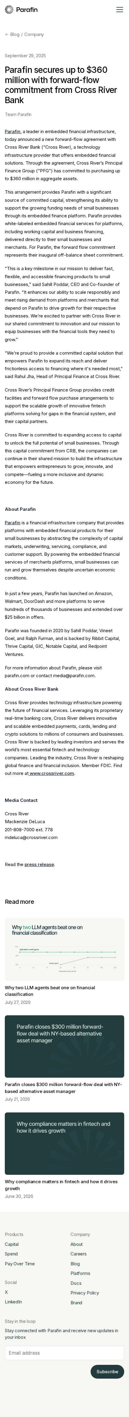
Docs (75, 1283)
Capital (12, 1244)
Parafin (12, 131)
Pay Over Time (20, 1264)
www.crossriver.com (51, 773)
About (76, 1244)
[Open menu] (120, 9)
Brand (76, 1302)
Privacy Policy (84, 1293)
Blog (14, 34)
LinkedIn (13, 1302)
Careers (78, 1254)
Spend (11, 1254)
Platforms (80, 1273)
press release (39, 864)
